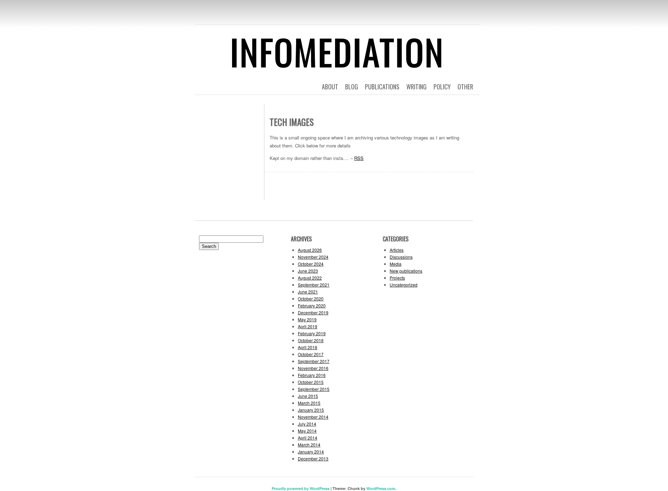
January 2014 (311, 451)
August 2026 (310, 250)
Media (395, 264)
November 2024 (313, 257)
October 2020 (311, 298)
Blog (351, 86)
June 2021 (308, 292)
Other (465, 86)
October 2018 (311, 340)
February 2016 (312, 375)
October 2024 (311, 264)
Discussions (401, 257)
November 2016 (313, 368)
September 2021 (313, 285)
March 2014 (309, 445)
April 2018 (307, 347)
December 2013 (313, 458)
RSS (359, 158)
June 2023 (308, 271)
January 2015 (311, 410)
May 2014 (307, 431)
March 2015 (309, 403)
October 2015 (311, 382)
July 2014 (307, 424)
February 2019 (312, 333)
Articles (397, 250)
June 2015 (308, 396)
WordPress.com (380, 488)
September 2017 (313, 361)
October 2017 (311, 354)
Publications (382, 86)
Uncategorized (404, 285)
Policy (442, 86)
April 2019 (307, 326)
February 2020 (312, 305)
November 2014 (313, 417)
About (330, 86)
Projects (397, 278)
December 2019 (313, 312)
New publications (406, 271)
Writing (416, 86)
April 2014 (307, 438)
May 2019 (307, 319)
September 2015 (313, 389)
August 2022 (310, 278)
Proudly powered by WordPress (300, 488)
